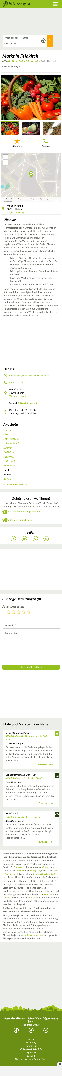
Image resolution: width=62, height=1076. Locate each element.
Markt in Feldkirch (20, 56)
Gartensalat (9, 461)
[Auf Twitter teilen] (24, 538)
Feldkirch (12, 61)
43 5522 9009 (16, 382)
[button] (31, 174)
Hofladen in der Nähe (34, 935)
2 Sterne (13, 612)
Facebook (16, 1030)
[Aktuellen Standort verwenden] (43, 41)
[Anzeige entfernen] (59, 1064)
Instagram (46, 1030)
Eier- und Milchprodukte (44, 874)
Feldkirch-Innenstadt (28, 61)
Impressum (31, 1053)
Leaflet (5, 199)
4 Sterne (23, 612)
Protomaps (53, 199)
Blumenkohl (9, 466)
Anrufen (46, 146)
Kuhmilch (7, 448)
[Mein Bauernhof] (23, 4)
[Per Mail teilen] (46, 538)
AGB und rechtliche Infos (31, 1049)
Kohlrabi (7, 479)
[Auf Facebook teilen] (13, 538)
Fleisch (34, 898)
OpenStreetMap (7, 201)
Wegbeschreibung (15, 212)
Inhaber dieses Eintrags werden (24, 511)
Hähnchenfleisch (11, 443)
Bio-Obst (47, 894)
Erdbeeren (18, 867)
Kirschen (46, 867)
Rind (56, 871)
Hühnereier (8, 457)
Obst (5, 434)
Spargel (20, 871)
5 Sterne (28, 612)
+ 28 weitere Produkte (14, 485)
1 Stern (8, 612)
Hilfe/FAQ (31, 1043)
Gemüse (7, 430)
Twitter (31, 1030)
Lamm (15, 874)
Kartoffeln (35, 871)
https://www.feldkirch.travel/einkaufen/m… (29, 376)
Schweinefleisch (11, 439)
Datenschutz (31, 1046)
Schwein (7, 874)
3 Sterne (18, 612)
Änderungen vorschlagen (19, 520)
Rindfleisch (8, 452)
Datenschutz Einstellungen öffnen (31, 1059)
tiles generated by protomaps (40, 199)
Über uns (31, 1039)
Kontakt (31, 1056)
